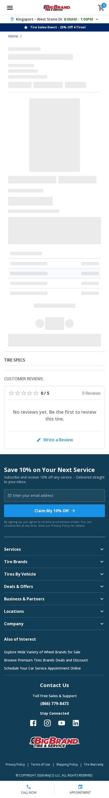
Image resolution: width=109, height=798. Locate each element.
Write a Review (58, 440)
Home (13, 36)
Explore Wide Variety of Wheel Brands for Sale (42, 652)
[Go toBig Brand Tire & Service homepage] (57, 8)
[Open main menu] (10, 8)
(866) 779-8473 (54, 703)
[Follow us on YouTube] (62, 723)
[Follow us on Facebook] (33, 723)
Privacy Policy (60, 525)
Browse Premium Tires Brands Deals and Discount (46, 660)
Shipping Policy (67, 764)
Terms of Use (40, 764)
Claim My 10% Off (51, 510)
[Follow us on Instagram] (47, 723)
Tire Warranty (93, 764)
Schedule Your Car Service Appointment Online (42, 668)
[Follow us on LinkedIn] (76, 723)
